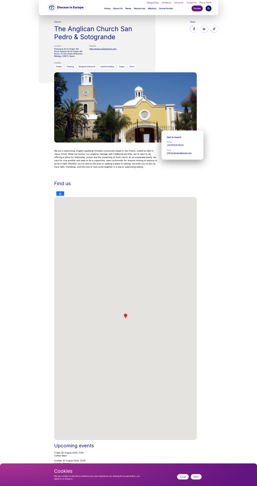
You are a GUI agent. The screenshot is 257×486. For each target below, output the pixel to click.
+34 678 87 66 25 (175, 145)
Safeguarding (153, 2)
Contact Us (191, 2)
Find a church (205, 2)
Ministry (152, 8)
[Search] (208, 8)
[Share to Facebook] (194, 29)
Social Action (166, 8)
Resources (139, 8)
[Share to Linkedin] (204, 29)
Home (107, 8)
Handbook (166, 2)
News (128, 8)
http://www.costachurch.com (102, 49)
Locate (60, 193)
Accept (183, 477)
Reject (196, 477)
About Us (118, 8)
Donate (197, 8)
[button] (118, 8)
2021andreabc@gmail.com (179, 153)
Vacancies (179, 2)
